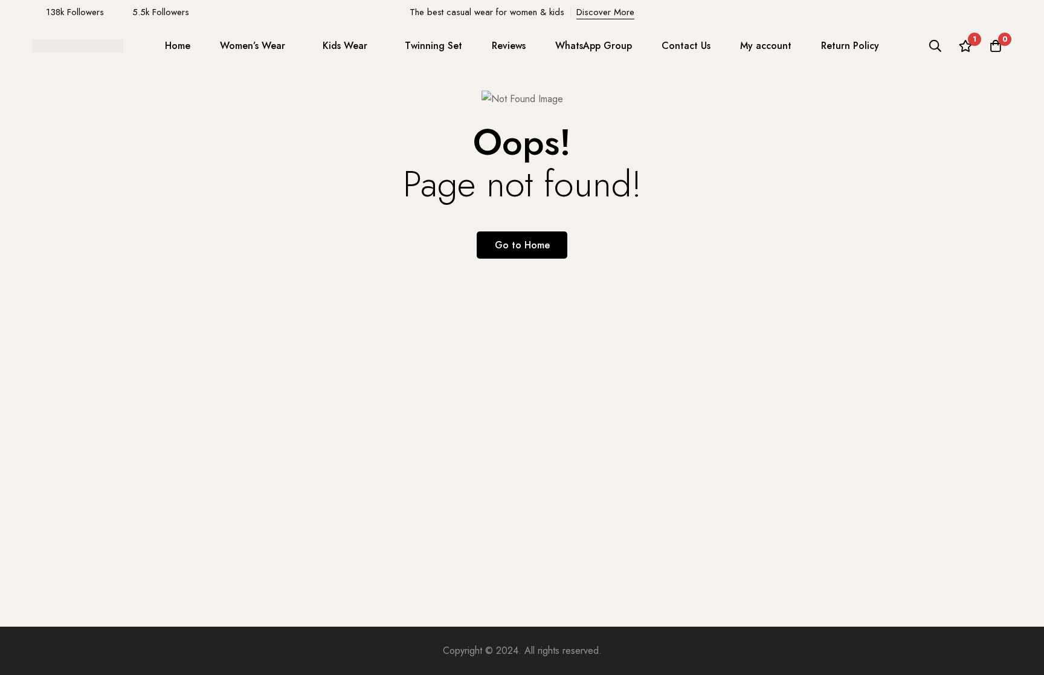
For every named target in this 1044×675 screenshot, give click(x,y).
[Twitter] (1007, 12)
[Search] (935, 46)
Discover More (605, 12)
